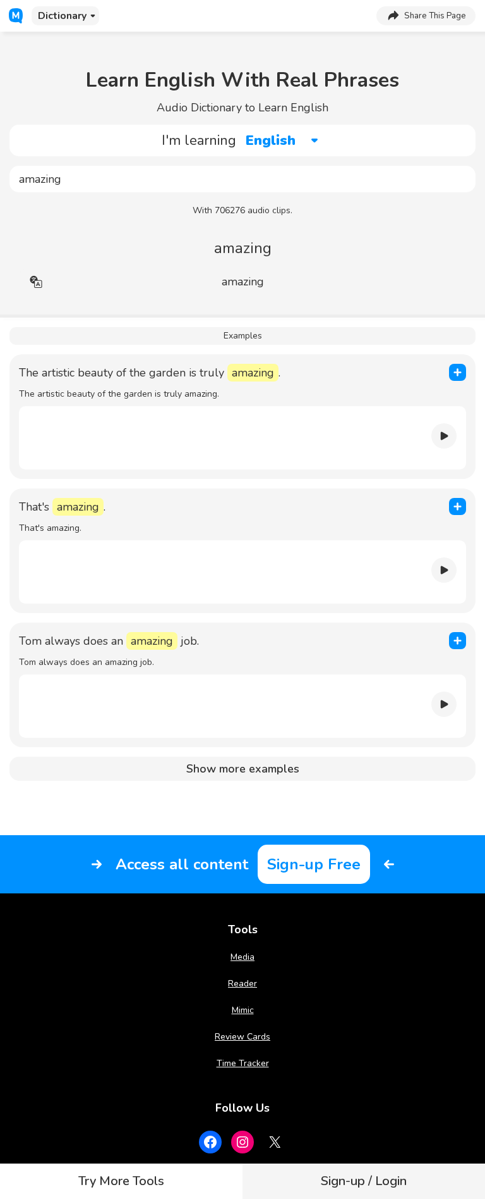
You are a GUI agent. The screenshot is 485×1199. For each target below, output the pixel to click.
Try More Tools (121, 1181)
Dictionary (62, 16)
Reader (242, 984)
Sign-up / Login (364, 1181)
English (271, 140)
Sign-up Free (314, 864)
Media (242, 957)
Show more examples (242, 768)
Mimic (243, 1010)
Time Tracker (243, 1063)
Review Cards (242, 1037)
